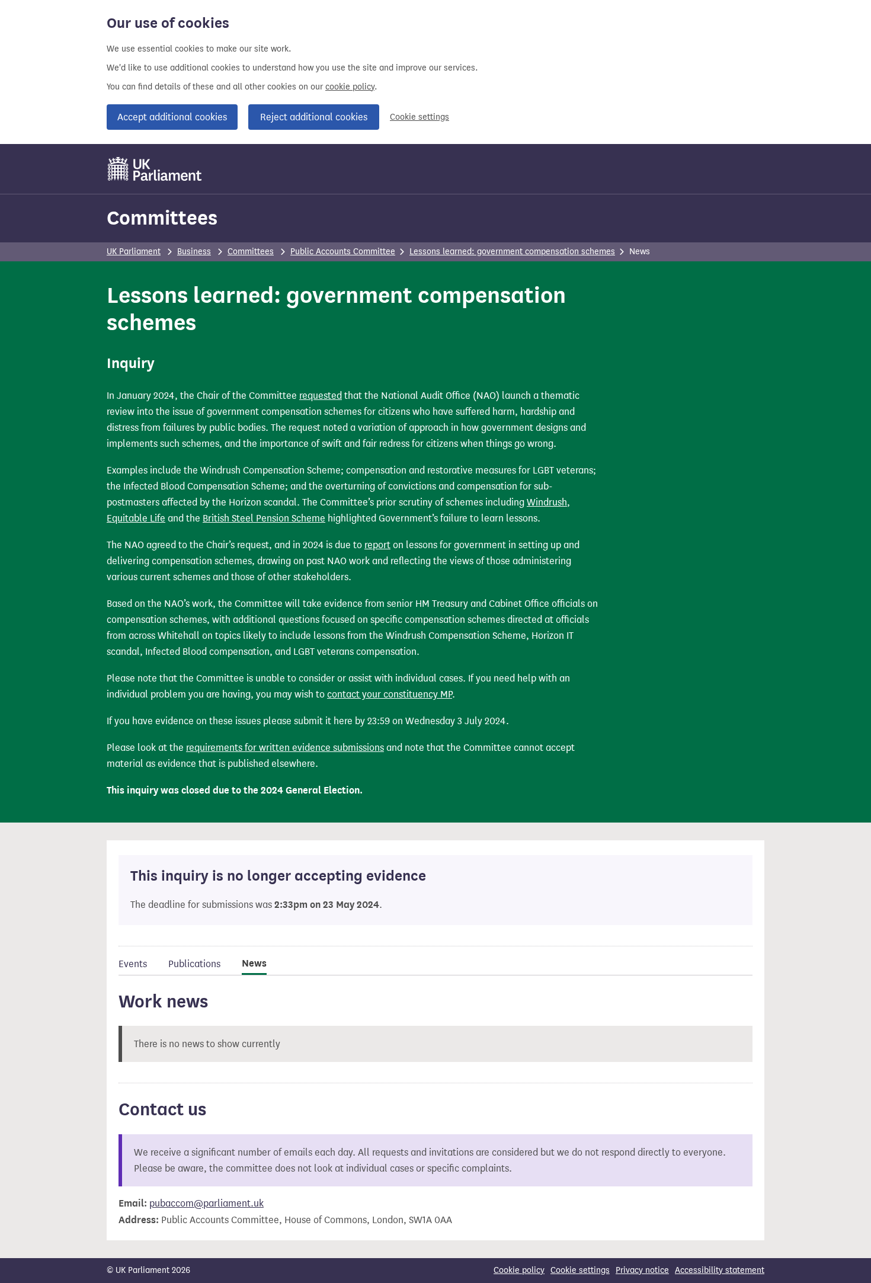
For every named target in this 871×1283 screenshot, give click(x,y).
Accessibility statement (719, 1270)
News (254, 964)
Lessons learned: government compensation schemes (512, 252)
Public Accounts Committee (342, 252)
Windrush (547, 502)
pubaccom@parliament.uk (206, 1203)
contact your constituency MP (389, 694)
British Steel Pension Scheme (264, 518)
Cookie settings (419, 117)
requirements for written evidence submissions (285, 747)
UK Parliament (134, 252)
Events (133, 964)
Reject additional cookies (313, 117)
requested (320, 395)
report (377, 545)
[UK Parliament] (155, 169)
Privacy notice (642, 1270)
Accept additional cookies (172, 117)
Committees (162, 218)
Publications (194, 964)
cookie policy (349, 87)
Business (194, 252)
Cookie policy (519, 1270)
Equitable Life (136, 518)
